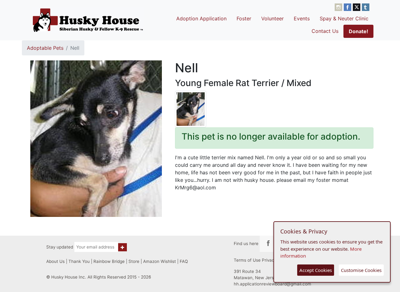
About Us (55, 261)
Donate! (358, 31)
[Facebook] (348, 6)
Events (302, 18)
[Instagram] (339, 6)
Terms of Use (247, 260)
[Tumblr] (365, 6)
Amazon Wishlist (159, 261)
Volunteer (272, 18)
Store (133, 261)
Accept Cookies (315, 270)
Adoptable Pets (45, 48)
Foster (244, 18)
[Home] (88, 20)
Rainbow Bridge (109, 261)
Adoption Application (201, 18)
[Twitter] (357, 6)
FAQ (184, 261)
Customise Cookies (361, 270)
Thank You (79, 261)
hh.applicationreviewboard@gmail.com (272, 283)
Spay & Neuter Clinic (344, 18)
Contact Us (325, 31)
